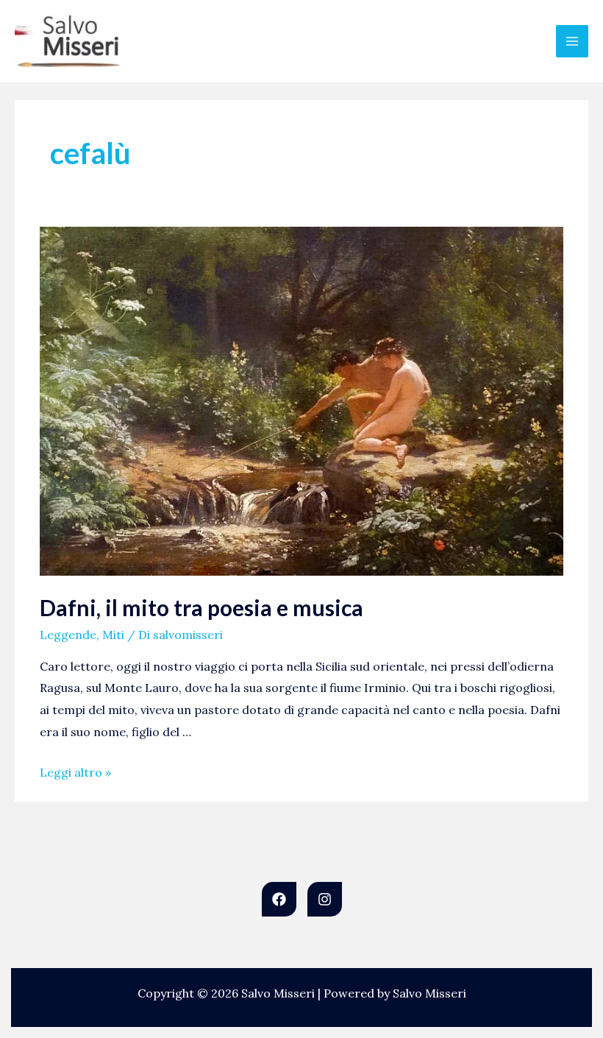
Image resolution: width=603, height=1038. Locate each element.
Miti (113, 634)
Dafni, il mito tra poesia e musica (201, 607)
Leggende (68, 634)
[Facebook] (279, 899)
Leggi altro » (75, 772)
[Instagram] (324, 899)
